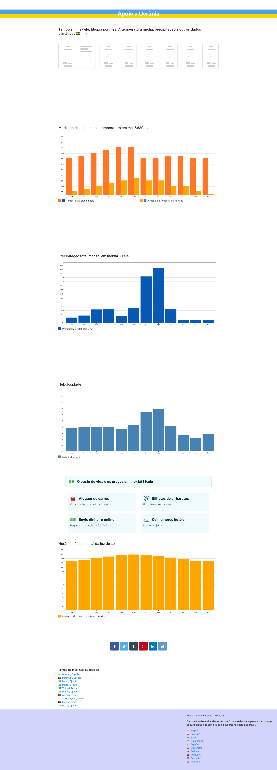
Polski (193, 737)
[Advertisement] (138, 101)
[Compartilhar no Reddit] (162, 646)
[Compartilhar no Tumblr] (133, 646)
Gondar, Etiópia (70, 674)
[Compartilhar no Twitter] (124, 646)
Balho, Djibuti (69, 681)
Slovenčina (196, 747)
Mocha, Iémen (69, 702)
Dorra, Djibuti (69, 684)
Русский (195, 734)
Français (195, 761)
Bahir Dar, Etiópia (71, 677)
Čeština (194, 751)
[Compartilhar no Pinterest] (143, 646)
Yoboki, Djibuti (70, 688)
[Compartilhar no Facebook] (114, 646)
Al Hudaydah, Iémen (73, 698)
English (194, 730)
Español (194, 744)
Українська (196, 740)
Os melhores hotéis (168, 519)
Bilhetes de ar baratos (170, 498)
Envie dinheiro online (96, 519)
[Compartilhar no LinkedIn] (153, 646)
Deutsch (195, 758)
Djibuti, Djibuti (70, 691)
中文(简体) (196, 754)
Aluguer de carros (94, 498)
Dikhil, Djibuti (69, 705)
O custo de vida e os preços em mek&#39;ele (115, 481)
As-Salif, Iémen (70, 695)
